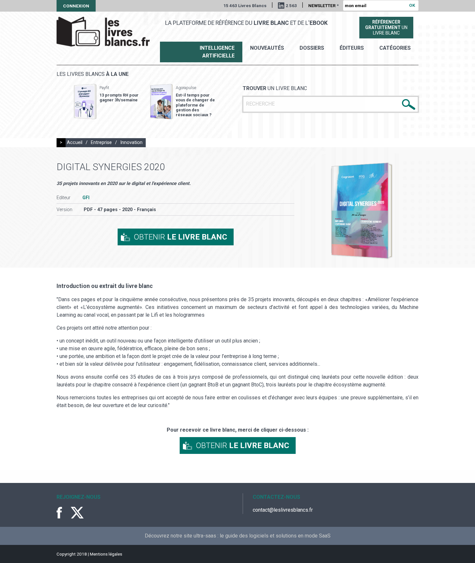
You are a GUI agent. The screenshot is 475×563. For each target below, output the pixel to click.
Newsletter (323, 5)
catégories (395, 48)
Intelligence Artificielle (217, 52)
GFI (86, 197)
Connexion (76, 5)
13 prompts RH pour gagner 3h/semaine (119, 97)
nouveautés (267, 48)
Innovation (131, 142)
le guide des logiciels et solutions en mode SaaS (275, 536)
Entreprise (101, 142)
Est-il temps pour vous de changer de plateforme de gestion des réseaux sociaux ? (195, 105)
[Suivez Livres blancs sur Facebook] (63, 512)
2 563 (291, 5)
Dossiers (312, 48)
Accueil (74, 142)
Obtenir (180, 236)
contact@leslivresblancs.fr (283, 510)
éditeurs (352, 48)
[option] (106, 101)
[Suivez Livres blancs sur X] (77, 512)
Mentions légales (106, 554)
